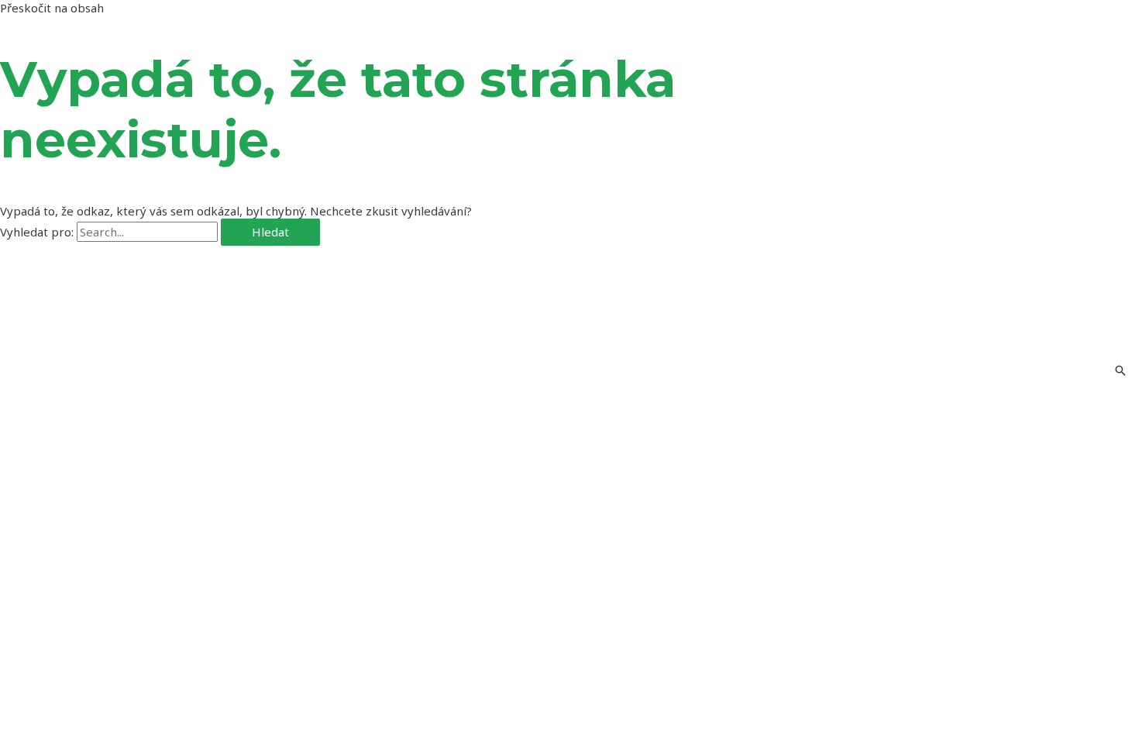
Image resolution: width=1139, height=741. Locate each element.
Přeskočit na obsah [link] (52, 8)
